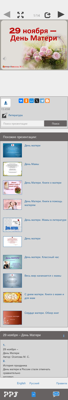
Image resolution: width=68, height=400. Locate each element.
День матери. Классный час (42, 257)
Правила (61, 383)
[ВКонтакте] (21, 100)
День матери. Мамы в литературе (45, 220)
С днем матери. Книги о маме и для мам (44, 296)
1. (4, 345)
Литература (15, 115)
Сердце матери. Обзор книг (42, 313)
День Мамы (32, 164)
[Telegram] (42, 100)
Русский (34, 383)
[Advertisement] (34, 4)
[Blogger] (47, 100)
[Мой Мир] (31, 100)
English (21, 383)
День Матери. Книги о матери (43, 182)
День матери (32, 145)
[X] (37, 100)
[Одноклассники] (26, 100)
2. (4, 361)
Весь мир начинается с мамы (43, 275)
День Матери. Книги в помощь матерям (43, 203)
